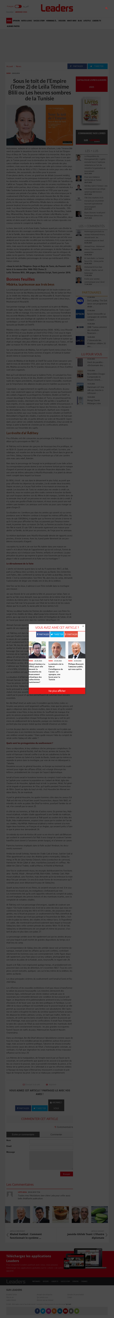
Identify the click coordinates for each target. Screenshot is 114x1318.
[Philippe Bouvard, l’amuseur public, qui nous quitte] (76, 649)
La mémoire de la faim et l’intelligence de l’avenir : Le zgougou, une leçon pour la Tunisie (56, 672)
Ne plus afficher (57, 690)
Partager (43, 634)
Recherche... (82, 9)
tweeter (58, 634)
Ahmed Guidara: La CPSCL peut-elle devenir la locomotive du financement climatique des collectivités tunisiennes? (37, 673)
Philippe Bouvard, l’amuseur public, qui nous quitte (76, 666)
